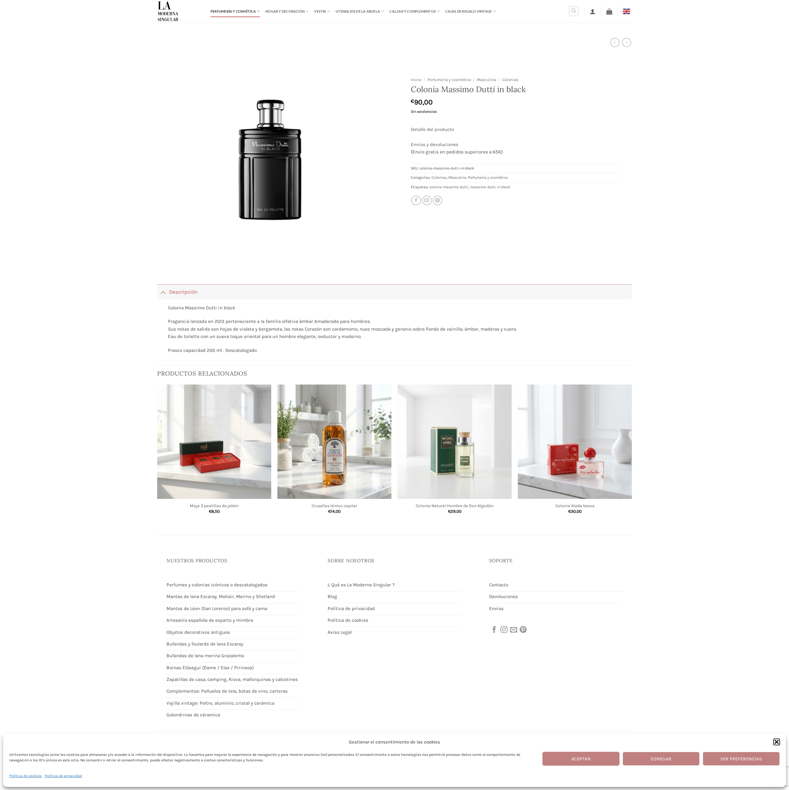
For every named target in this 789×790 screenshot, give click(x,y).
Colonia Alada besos (575, 505)
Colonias (510, 79)
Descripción (183, 292)
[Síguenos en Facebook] (494, 630)
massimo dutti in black (490, 187)
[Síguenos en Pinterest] (523, 630)
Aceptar (581, 759)
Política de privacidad (63, 776)
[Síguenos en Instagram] (504, 630)
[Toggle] (163, 291)
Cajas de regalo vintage (468, 11)
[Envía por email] (427, 201)
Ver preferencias (741, 759)
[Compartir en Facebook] (416, 201)
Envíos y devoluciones (434, 144)
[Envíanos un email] (513, 630)
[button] (777, 742)
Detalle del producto (432, 129)
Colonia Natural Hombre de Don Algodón (454, 505)
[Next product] (614, 42)
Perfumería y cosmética (233, 11)
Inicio (416, 79)
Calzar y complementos (413, 11)
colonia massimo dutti (448, 187)
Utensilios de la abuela (358, 11)
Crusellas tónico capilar (334, 505)
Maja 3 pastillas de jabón (214, 505)
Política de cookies (25, 776)
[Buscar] (573, 11)
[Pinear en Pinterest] (438, 201)
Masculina (486, 79)
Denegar (661, 759)
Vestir (320, 11)
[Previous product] (626, 42)
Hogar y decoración (285, 11)
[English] (627, 11)
